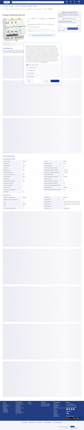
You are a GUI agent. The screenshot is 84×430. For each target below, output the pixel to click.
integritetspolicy (43, 62)
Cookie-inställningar (30, 76)
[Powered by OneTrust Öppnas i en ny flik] (56, 84)
